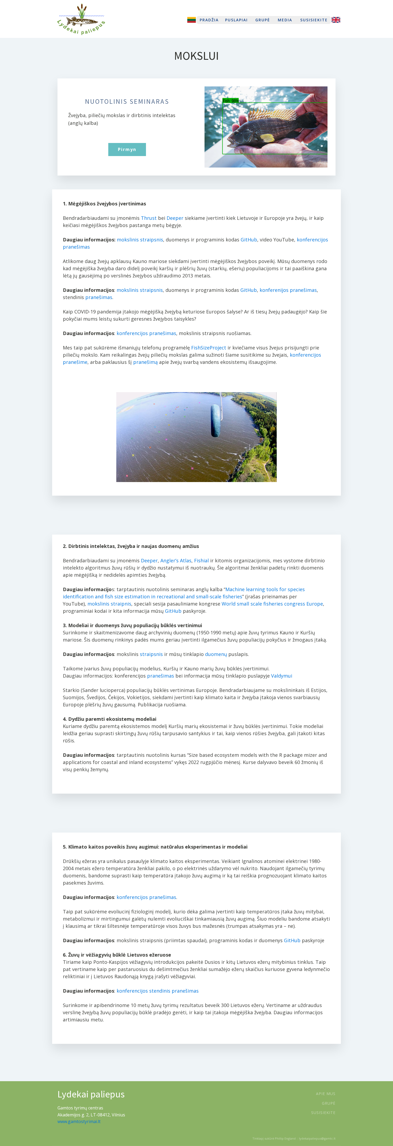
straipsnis (151, 654)
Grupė (262, 19)
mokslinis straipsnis (140, 239)
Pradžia (209, 19)
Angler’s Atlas (175, 560)
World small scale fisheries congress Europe (272, 603)
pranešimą (145, 362)
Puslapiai (236, 19)
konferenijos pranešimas (288, 290)
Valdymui (281, 676)
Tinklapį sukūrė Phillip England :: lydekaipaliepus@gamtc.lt (294, 1138)
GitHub (249, 239)
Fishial (201, 560)
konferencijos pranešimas (146, 333)
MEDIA (285, 19)
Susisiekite (314, 19)
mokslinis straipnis (109, 603)
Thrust (149, 218)
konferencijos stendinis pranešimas (158, 991)
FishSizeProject (208, 347)
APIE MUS (326, 1094)
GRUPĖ (329, 1103)
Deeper (175, 218)
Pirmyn (127, 149)
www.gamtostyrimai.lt (79, 1121)
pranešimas (98, 297)
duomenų (216, 654)
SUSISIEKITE (323, 1113)
